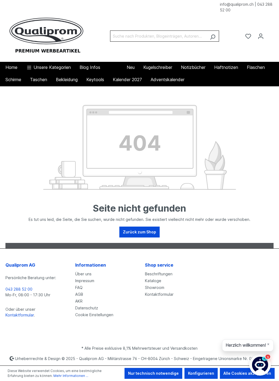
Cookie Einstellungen (94, 314)
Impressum (84, 280)
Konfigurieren (201, 373)
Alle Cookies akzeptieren (247, 373)
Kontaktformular (19, 315)
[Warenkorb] (270, 34)
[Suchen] (212, 36)
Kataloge (153, 280)
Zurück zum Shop (139, 232)
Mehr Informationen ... (70, 376)
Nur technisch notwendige (153, 373)
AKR (79, 301)
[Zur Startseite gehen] (46, 35)
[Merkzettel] (248, 36)
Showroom (154, 287)
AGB (79, 294)
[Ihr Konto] (260, 36)
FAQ (79, 287)
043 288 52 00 (18, 289)
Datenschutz (86, 308)
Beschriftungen (158, 274)
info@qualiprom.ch (237, 4)
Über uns (83, 274)
